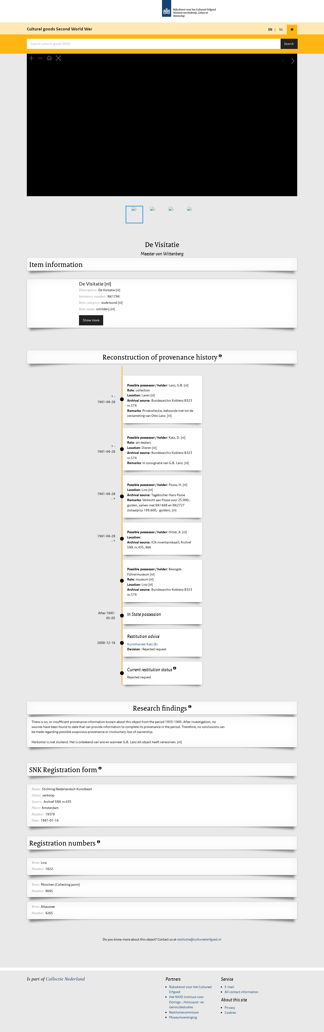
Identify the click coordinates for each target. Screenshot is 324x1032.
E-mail (229, 987)
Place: (36, 808)
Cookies (230, 1012)
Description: (88, 290)
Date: (36, 820)
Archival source (138, 400)
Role (130, 390)
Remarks (134, 411)
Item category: (90, 302)
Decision (134, 649)
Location (133, 395)
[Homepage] (292, 29)
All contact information (241, 992)
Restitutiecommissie (184, 1012)
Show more (91, 320)
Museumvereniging (183, 1017)
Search (289, 44)
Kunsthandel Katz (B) (142, 644)
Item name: (87, 309)
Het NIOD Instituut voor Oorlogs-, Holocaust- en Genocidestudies (186, 1002)
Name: (36, 789)
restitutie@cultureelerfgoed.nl (199, 939)
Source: (37, 802)
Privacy (230, 1007)
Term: (36, 863)
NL (281, 29)
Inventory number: (93, 296)
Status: (37, 795)
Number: (38, 814)
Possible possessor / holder (147, 385)
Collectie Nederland (65, 978)
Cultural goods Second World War (59, 29)
